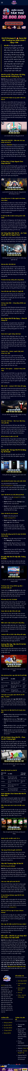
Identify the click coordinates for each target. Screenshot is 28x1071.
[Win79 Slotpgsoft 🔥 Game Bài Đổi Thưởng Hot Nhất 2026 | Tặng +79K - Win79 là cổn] (14, 2)
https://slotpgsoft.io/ (7, 485)
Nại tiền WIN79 (8, 1025)
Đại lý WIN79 (7, 1033)
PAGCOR (9, 144)
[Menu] (2, 2)
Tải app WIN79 (8, 1030)
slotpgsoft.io (17, 497)
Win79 (6, 45)
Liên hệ (20, 992)
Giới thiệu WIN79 (22, 981)
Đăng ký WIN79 (8, 1022)
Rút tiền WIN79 (8, 1027)
